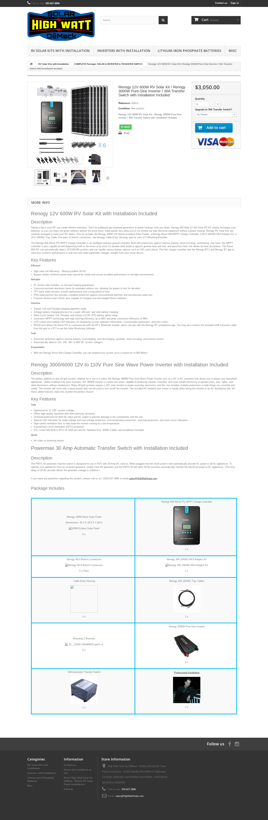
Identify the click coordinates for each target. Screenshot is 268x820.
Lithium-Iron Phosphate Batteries (189, 50)
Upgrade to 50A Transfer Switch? (214, 109)
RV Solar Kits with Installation (60, 50)
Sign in (235, 3)
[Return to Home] (31, 64)
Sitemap (68, 789)
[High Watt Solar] (61, 25)
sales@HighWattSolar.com (143, 478)
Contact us (221, 3)
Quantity (200, 98)
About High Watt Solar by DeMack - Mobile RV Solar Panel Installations (78, 781)
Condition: (124, 108)
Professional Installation (186, 672)
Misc (233, 50)
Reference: (124, 103)
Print (126, 133)
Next (108, 178)
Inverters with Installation (123, 50)
